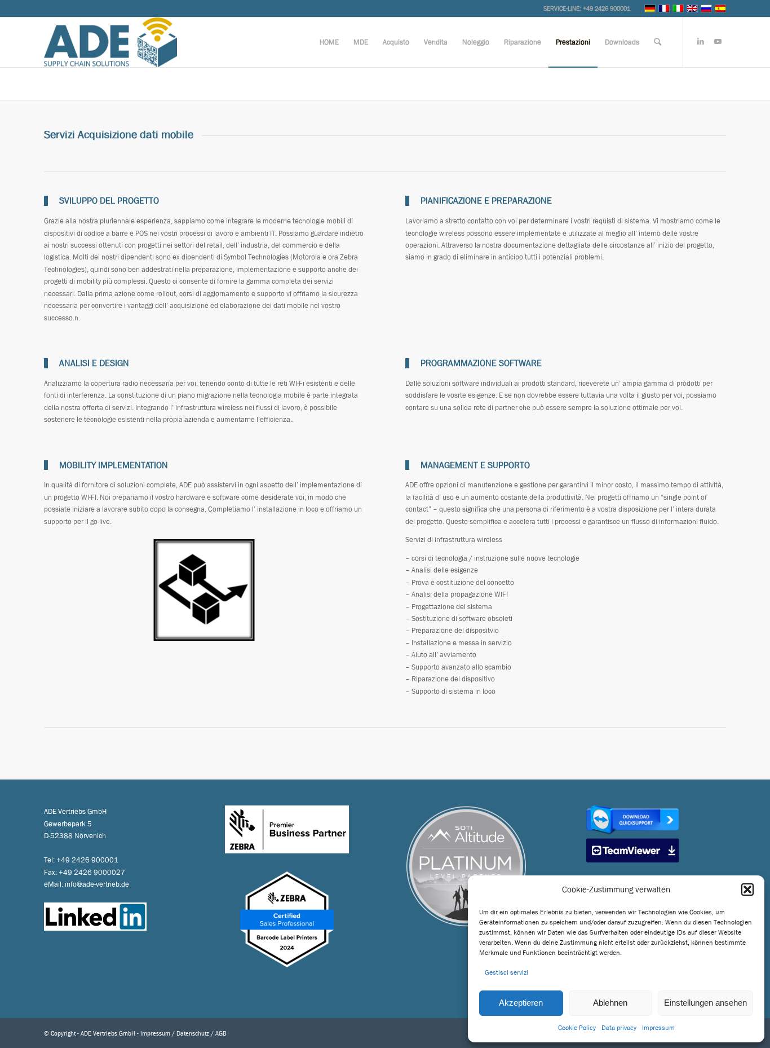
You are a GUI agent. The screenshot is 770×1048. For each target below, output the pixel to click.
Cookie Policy (577, 1027)
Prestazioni (65, 83)
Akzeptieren (521, 1002)
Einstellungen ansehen (705, 1002)
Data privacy (618, 1027)
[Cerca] (658, 42)
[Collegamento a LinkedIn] (700, 41)
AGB (221, 1033)
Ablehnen (610, 1002)
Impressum (658, 1027)
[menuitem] (329, 42)
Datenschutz (192, 1033)
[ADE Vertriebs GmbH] (110, 42)
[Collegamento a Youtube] (717, 41)
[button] (747, 889)
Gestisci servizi (506, 972)
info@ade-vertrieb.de (97, 884)
